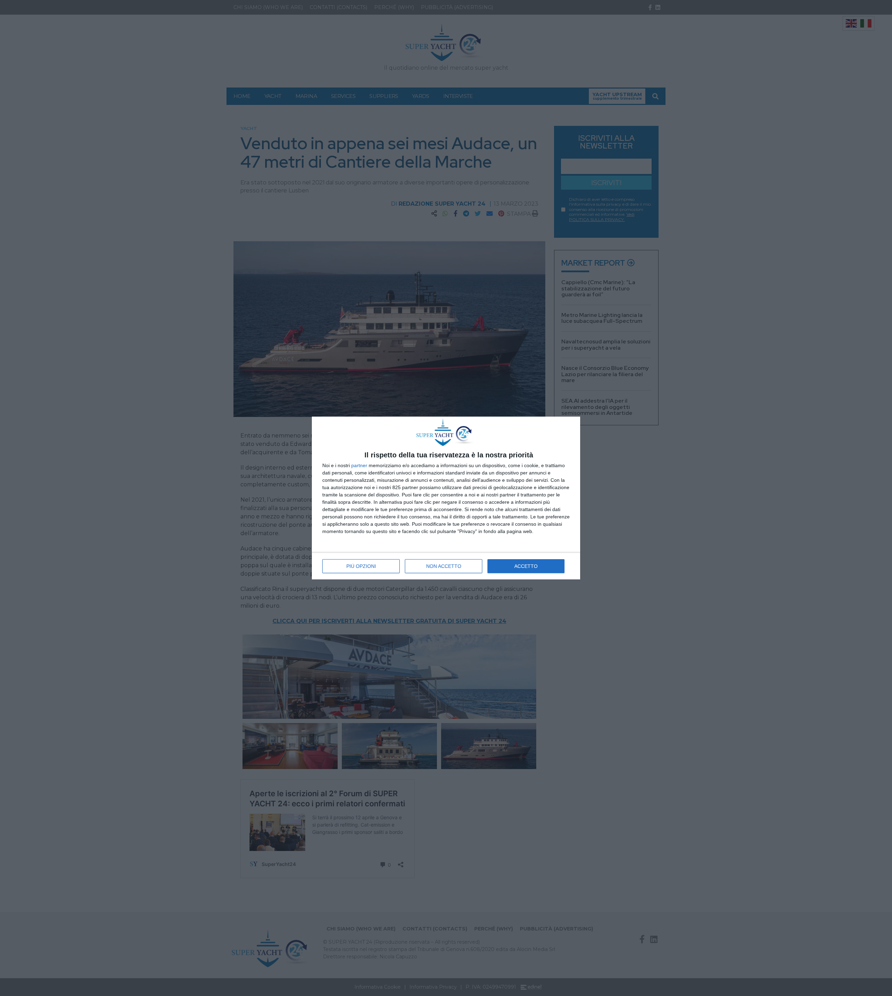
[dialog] (446, 498)
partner (359, 465)
